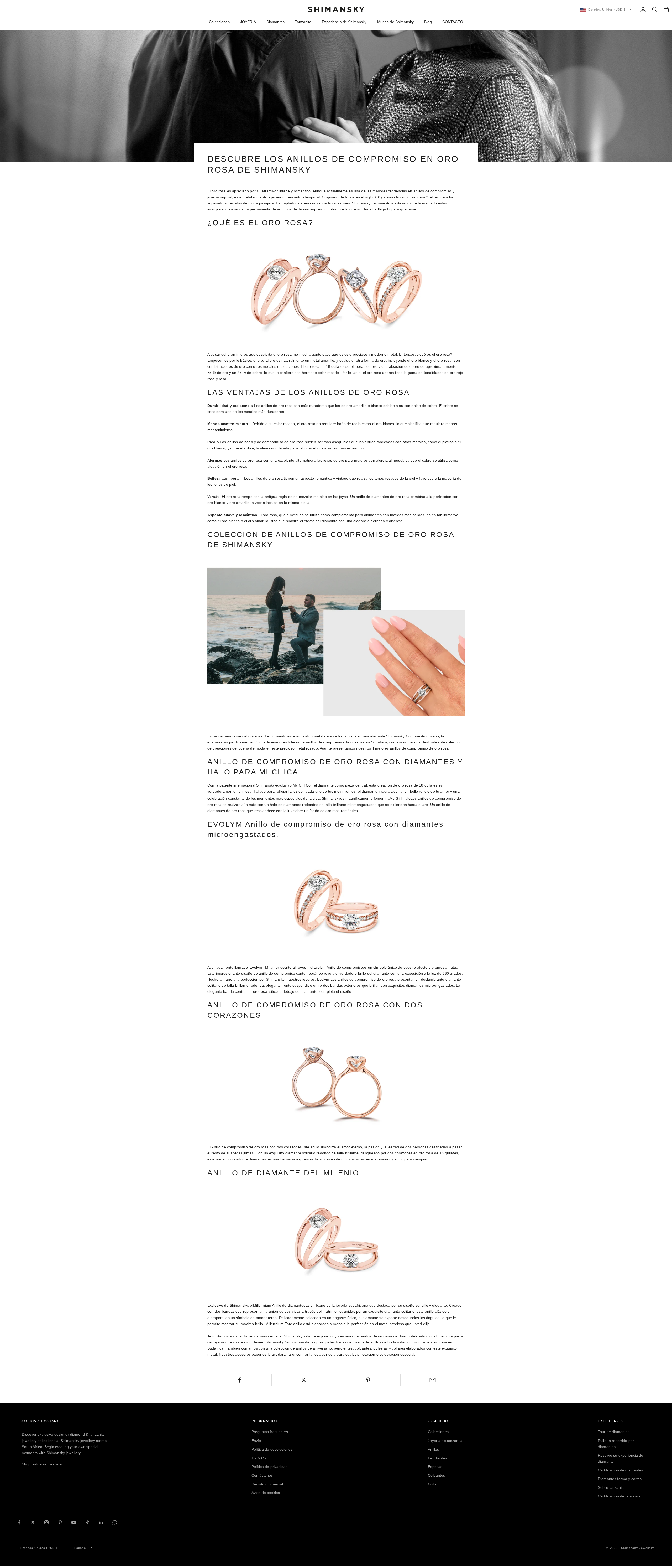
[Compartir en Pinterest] (368, 1380)
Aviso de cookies (265, 1493)
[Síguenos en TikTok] (87, 1522)
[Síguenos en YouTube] (73, 1522)
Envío (256, 1441)
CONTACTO (452, 22)
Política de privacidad (269, 1467)
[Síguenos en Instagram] (46, 1522)
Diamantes (275, 22)
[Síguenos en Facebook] (19, 1522)
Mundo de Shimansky (395, 22)
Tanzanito (303, 22)
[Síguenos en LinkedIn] (101, 1522)
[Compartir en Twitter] (304, 1380)
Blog (428, 22)
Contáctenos (262, 1475)
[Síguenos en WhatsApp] (114, 1522)
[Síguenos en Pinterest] (60, 1522)
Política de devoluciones (271, 1449)
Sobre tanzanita (611, 1487)
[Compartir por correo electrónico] (433, 1380)
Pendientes (437, 1458)
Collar (433, 1484)
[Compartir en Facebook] (239, 1380)
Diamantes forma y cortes (620, 1479)
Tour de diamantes (613, 1432)
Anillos (433, 1449)
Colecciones (219, 22)
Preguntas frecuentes (269, 1432)
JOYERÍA (248, 22)
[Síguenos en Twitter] (32, 1522)
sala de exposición (309, 1336)
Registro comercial (267, 1484)
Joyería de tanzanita (445, 1441)
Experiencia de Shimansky (344, 22)
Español (80, 1547)
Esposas (435, 1467)
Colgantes (436, 1475)
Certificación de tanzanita (619, 1496)
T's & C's (258, 1458)
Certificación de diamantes (620, 1470)
